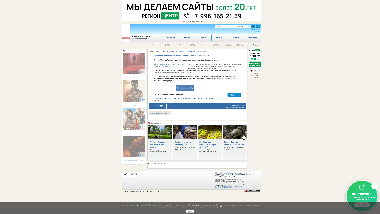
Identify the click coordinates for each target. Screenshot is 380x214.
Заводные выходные (168, 44)
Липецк (148, 191)
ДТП (180, 45)
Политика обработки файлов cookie (223, 187)
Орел (153, 191)
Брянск (132, 191)
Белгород (126, 191)
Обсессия (138, 74)
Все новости (156, 45)
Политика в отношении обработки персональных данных (228, 186)
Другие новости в (183, 88)
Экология (165, 51)
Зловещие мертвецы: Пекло (135, 157)
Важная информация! (239, 44)
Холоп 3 (138, 129)
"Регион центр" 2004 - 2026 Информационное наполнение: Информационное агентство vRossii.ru (231, 172)
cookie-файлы (144, 205)
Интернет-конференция (215, 44)
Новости (187, 38)
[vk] (191, 88)
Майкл (138, 101)
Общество (204, 45)
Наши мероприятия (228, 44)
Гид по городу (252, 38)
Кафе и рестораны (192, 44)
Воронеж (138, 191)
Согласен (190, 211)
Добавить (234, 95)
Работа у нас (170, 38)
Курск (143, 191)
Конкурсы (219, 38)
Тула (157, 191)
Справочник (236, 38)
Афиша (203, 38)
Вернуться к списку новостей (161, 113)
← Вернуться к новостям (163, 88)
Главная (151, 51)
